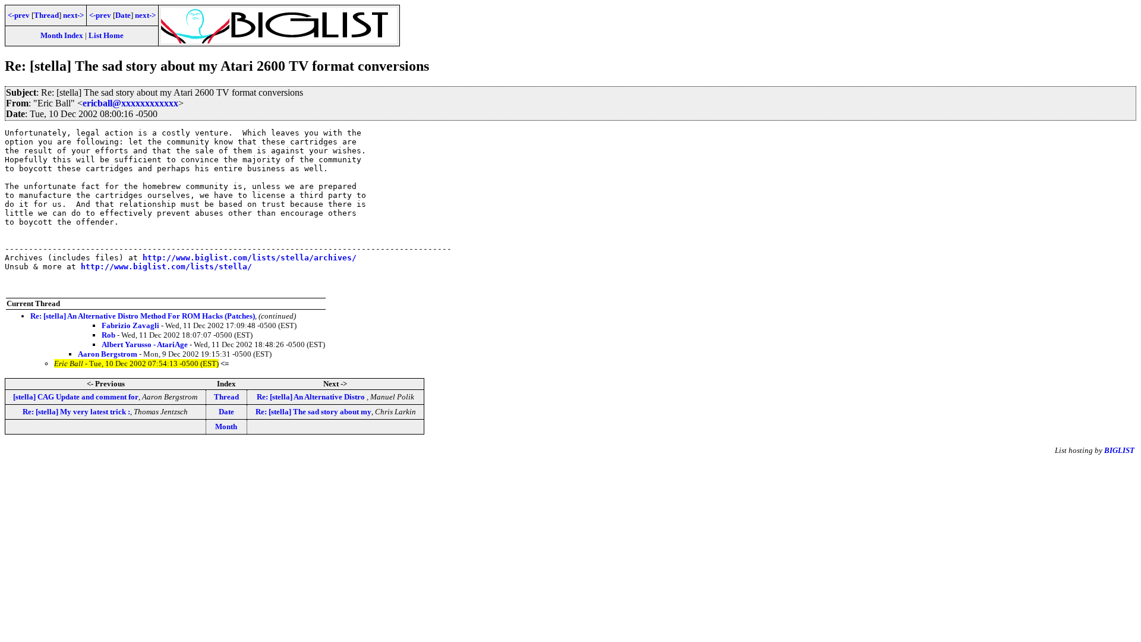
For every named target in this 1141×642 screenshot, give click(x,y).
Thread (46, 15)
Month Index (61, 35)
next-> (73, 15)
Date (123, 15)
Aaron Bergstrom (107, 354)
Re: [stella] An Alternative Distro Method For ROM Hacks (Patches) (142, 315)
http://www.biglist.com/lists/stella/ (166, 266)
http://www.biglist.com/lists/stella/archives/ (250, 257)
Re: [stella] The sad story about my (313, 411)
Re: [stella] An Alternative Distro (312, 396)
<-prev (19, 15)
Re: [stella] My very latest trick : (76, 411)
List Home (106, 35)
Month (226, 426)
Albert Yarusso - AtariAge (145, 344)
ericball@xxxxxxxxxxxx (130, 103)
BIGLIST (1119, 450)
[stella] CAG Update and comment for (75, 396)
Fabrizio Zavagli (130, 325)
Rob (108, 335)
